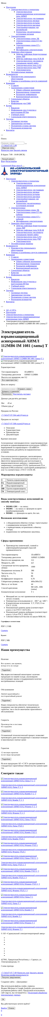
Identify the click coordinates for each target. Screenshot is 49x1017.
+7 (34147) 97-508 (9, 424)
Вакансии (15, 108)
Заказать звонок (20, 150)
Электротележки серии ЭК (27, 39)
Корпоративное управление (28, 92)
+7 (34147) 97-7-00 (9, 973)
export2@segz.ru (23, 424)
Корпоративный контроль (27, 97)
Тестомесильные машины (22, 72)
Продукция (11, 7)
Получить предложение (11, 977)
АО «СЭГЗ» (11, 310)
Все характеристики (9, 380)
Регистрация (11, 161)
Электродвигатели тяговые (27, 21)
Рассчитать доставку (22, 394)
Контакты (10, 130)
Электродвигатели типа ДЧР (28, 68)
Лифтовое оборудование (21, 52)
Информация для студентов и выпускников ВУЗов (23, 111)
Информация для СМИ (21, 103)
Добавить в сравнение (10, 392)
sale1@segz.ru (22, 415)
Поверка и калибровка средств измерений (29, 81)
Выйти (4, 1008)
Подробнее (6, 670)
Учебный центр (17, 114)
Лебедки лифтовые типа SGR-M (30, 59)
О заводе (15, 85)
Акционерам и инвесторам (22, 88)
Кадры (9, 106)
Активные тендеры (19, 121)
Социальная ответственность (23, 117)
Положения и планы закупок (23, 126)
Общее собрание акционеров (28, 90)
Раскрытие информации (26, 94)
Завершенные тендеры (20, 123)
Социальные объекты (20, 99)
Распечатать (7, 394)
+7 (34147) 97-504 (9, 415)
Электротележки (18, 36)
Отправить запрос (24, 389)
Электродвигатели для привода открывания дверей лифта (29, 62)
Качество (15, 101)
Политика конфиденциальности (15, 975)
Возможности (12, 74)
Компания (10, 83)
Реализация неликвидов (21, 128)
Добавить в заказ (8, 389)
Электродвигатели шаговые (28, 25)
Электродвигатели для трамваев (30, 18)
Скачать (4, 630)
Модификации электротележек (29, 50)
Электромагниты (23, 70)
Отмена (11, 1008)
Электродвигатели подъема (28, 23)
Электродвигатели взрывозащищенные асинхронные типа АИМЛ (30, 14)
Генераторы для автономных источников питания (28, 33)
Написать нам (7, 150)
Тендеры (9, 119)
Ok (3, 999)
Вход (3, 161)
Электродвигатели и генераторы (25, 9)
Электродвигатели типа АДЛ (28, 65)
